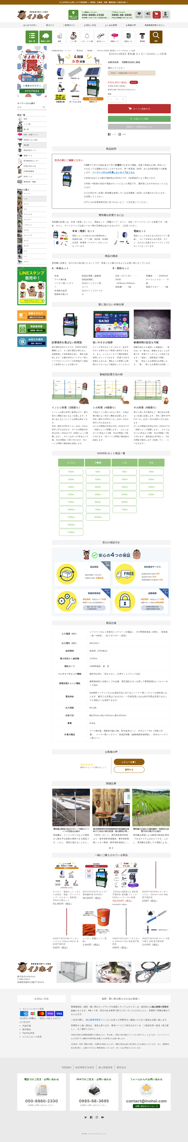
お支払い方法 (90, 25)
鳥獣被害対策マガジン (155, 25)
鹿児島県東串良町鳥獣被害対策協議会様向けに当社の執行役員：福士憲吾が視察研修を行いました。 (111, 831)
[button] (110, 848)
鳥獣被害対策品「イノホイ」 (62, 51)
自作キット (101, 41)
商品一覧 (32, 41)
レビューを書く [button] (129, 762)
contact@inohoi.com (146, 1101)
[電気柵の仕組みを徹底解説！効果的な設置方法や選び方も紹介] (151, 807)
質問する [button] (129, 769)
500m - (124, 73)
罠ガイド (50, 25)
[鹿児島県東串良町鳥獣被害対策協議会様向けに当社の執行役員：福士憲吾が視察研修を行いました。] (111, 807)
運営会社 (121, 1067)
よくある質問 (111, 25)
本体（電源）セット (83, 231)
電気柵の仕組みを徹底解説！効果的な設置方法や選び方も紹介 (151, 830)
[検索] (44, 107)
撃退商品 (80, 51)
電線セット (140, 231)
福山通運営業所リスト (96, 1019)
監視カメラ (128, 41)
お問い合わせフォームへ (145, 1106)
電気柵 (142, 41)
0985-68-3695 (94, 1101)
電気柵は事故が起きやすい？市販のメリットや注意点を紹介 (71, 830)
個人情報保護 (105, 1067)
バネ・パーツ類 (87, 41)
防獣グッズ (115, 41)
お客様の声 (131, 25)
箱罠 (59, 41)
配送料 (110, 90)
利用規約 (66, 1067)
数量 (109, 94)
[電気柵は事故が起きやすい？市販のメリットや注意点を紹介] (71, 807)
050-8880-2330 (41, 1101)
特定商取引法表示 (84, 1067)
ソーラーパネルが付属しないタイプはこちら (113, 172)
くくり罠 (73, 41)
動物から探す (46, 41)
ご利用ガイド (69, 25)
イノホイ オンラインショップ (97, 1133)
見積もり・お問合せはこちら (139, 126)
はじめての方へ (30, 25)
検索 (156, 41)
